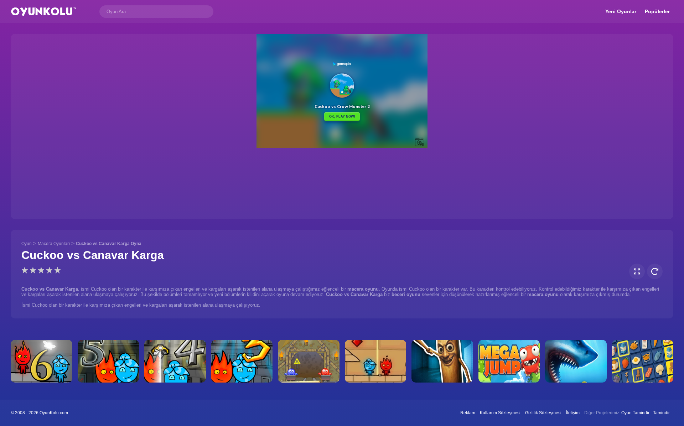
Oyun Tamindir (635, 412)
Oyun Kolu (44, 11)
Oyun (26, 243)
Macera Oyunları (54, 243)
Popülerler (657, 11)
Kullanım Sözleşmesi (500, 412)
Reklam (467, 412)
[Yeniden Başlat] (655, 271)
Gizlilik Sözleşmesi (543, 412)
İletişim (573, 412)
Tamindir (661, 412)
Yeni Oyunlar (620, 11)
